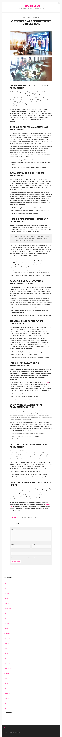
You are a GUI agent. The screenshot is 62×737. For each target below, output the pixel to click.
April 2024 (6, 635)
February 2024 (7, 638)
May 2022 (6, 685)
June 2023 (6, 653)
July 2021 (6, 695)
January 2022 (7, 693)
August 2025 (6, 611)
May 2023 (6, 656)
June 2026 (6, 586)
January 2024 (7, 641)
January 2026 (7, 598)
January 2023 (7, 665)
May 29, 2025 (26, 17)
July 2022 (6, 680)
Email (33, 544)
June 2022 (6, 683)
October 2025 (7, 605)
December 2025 (7, 600)
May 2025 (6, 618)
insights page (45, 382)
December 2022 (7, 668)
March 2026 (6, 593)
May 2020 (6, 708)
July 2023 (6, 650)
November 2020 (7, 698)
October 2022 (7, 673)
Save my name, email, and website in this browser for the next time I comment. (28, 557)
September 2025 (7, 608)
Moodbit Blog (31, 6)
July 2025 (6, 613)
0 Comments (35, 17)
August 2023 (6, 648)
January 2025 (7, 628)
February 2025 (7, 626)
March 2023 (6, 660)
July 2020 (6, 703)
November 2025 (7, 603)
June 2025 (6, 615)
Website (13, 551)
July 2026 (6, 583)
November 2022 (7, 670)
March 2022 (6, 690)
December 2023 (7, 643)
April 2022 (6, 688)
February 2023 (7, 663)
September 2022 (7, 675)
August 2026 (6, 581)
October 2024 (7, 633)
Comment (14, 529)
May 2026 (6, 588)
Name (13, 544)
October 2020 (7, 700)
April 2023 (6, 658)
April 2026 (6, 591)
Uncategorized (7, 716)
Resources (6, 727)
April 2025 (6, 620)
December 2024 (7, 630)
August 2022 (6, 678)
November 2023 (7, 645)
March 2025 (6, 623)
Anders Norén (11, 733)
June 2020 (6, 705)
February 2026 (7, 596)
